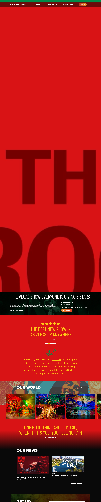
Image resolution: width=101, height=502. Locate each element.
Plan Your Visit (52, 4)
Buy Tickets (66, 310)
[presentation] (82, 387)
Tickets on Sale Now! (50, 1)
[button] (46, 343)
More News (76, 483)
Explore (38, 4)
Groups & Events (68, 4)
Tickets (82, 4)
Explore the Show (16, 311)
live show (56, 359)
